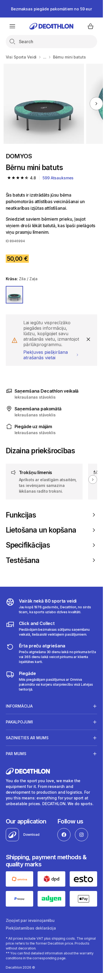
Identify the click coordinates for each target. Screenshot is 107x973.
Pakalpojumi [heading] (19, 722)
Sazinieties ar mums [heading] (27, 737)
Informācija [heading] (19, 706)
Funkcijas (21, 515)
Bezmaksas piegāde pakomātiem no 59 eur (51, 9)
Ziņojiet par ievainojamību (30, 920)
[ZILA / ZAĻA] (14, 294)
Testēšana (23, 560)
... (44, 57)
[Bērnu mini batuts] (44, 104)
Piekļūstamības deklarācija (31, 928)
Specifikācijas (28, 545)
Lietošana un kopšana (41, 530)
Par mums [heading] (16, 753)
